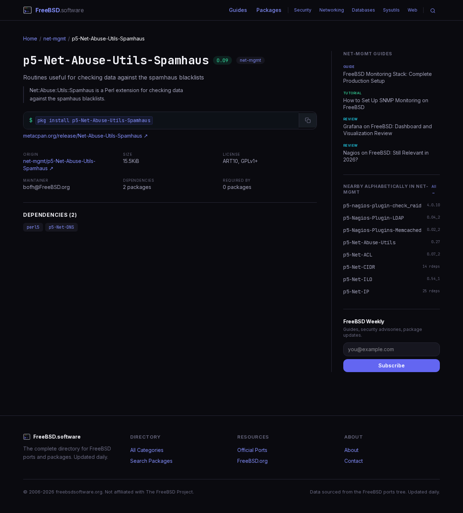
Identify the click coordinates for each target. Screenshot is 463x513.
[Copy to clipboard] (308, 120)
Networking (331, 10)
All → (434, 189)
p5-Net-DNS (61, 227)
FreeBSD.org (252, 461)
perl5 (33, 227)
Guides (238, 10)
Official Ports (252, 450)
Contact (353, 461)
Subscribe (391, 365)
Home (30, 38)
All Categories (146, 450)
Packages (268, 10)
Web (412, 10)
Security (302, 10)
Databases (363, 10)
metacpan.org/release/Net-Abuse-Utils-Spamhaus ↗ (85, 136)
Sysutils (391, 10)
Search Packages (151, 461)
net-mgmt (54, 38)
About (351, 450)
